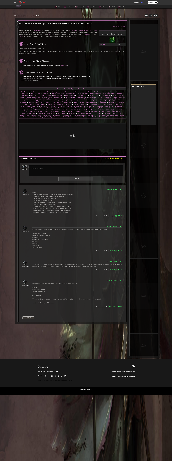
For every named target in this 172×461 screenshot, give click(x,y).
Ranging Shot (44, 117)
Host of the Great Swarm (89, 110)
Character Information (21, 15)
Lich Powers (72, 113)
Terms (123, 371)
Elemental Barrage (79, 102)
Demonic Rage (81, 101)
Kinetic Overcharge (111, 111)
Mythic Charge (57, 115)
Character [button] (80, 6)
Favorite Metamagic (33, 106)
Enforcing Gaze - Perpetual (55, 104)
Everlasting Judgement (80, 104)
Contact (57, 371)
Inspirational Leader (83, 111)
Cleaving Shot (47, 99)
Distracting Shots (33, 102)
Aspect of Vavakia (47, 97)
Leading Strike (31, 113)
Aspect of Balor (34, 95)
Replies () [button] (114, 216)
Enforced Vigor (113, 102)
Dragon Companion (56, 102)
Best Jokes (91, 97)
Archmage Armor (71, 93)
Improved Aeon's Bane (36, 111)
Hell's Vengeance (75, 110)
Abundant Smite (72, 92)
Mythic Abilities (35, 15)
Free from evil (54, 106)
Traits (91, 34)
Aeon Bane (97, 92)
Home (38, 371)
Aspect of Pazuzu (106, 95)
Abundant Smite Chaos (85, 92)
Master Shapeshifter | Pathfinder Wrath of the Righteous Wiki (55, 23)
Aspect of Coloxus (46, 95)
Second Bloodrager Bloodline (96, 117)
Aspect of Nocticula (82, 95)
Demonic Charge (59, 101)
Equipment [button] (92, 6)
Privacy (128, 371)
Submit (76, 179)
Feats (88, 34)
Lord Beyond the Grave (110, 113)
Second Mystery (110, 117)
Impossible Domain (103, 110)
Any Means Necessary (58, 93)
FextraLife (113, 376)
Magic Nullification (31, 115)
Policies (133, 371)
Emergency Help (91, 102)
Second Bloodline (81, 117)
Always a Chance (35, 93)
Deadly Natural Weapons (106, 99)
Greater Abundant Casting (65, 108)
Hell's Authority (34, 110)
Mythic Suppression (80, 115)
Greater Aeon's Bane (81, 108)
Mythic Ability (37, 30)
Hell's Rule (65, 110)
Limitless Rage (97, 113)
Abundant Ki (62, 92)
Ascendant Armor (83, 93)
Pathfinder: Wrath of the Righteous (87, 30)
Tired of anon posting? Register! (115, 158)
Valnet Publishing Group (129, 376)
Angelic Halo (45, 93)
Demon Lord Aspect (35, 101)
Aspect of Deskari (58, 95)
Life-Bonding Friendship (84, 113)
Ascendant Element (95, 93)
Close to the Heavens (71, 99)
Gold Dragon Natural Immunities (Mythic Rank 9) (42, 108)
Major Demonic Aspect (44, 115)
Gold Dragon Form (89, 106)
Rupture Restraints (68, 117)
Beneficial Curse (81, 97)
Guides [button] (113, 6)
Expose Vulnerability (94, 104)
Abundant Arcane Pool (27, 92)
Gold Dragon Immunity (103, 106)
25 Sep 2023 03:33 (112, 280)
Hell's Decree (44, 110)
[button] (136, 2)
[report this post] (120, 190)
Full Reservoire (64, 106)
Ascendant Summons (109, 93)
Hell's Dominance (55, 110)
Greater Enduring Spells (95, 108)
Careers (119, 371)
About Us (52, 371)
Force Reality (44, 106)
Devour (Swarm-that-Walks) (103, 101)
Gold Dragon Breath (76, 106)
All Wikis (43, 371)
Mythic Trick (91, 115)
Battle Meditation (70, 97)
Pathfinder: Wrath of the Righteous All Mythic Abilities (72, 89)
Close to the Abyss (58, 99)
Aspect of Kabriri (70, 95)
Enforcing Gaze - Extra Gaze (37, 104)
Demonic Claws (70, 101)
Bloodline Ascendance (110, 97)
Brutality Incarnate (35, 99)
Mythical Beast (101, 115)
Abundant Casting (52, 92)
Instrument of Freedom (97, 111)
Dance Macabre (84, 99)
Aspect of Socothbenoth (33, 97)
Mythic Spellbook (68, 115)
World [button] (103, 6)
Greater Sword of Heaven (112, 108)
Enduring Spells (102, 102)
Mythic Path (102, 44)
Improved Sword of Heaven (67, 111)
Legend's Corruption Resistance (46, 113)
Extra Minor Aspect (107, 104)
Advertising (113, 371)
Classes (21, 36)
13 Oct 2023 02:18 (112, 261)
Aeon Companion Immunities (110, 92)
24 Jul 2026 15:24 (112, 190)
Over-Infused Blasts (112, 115)
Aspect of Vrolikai (59, 97)
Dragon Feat (67, 102)
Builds (50, 34)
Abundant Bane (40, 92)
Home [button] (59, 6)
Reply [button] (120, 216)
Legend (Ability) (62, 113)
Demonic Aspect (47, 101)
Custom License (67, 380)
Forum (47, 371)
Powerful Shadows (33, 117)
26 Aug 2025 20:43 (112, 226)
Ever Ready (68, 104)
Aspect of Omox (94, 95)
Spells (84, 34)
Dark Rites (94, 99)
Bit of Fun (99, 97)
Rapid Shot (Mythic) (55, 117)
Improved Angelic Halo (51, 111)
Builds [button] (122, 6)
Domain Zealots (44, 102)
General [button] (69, 6)
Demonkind (90, 101)
